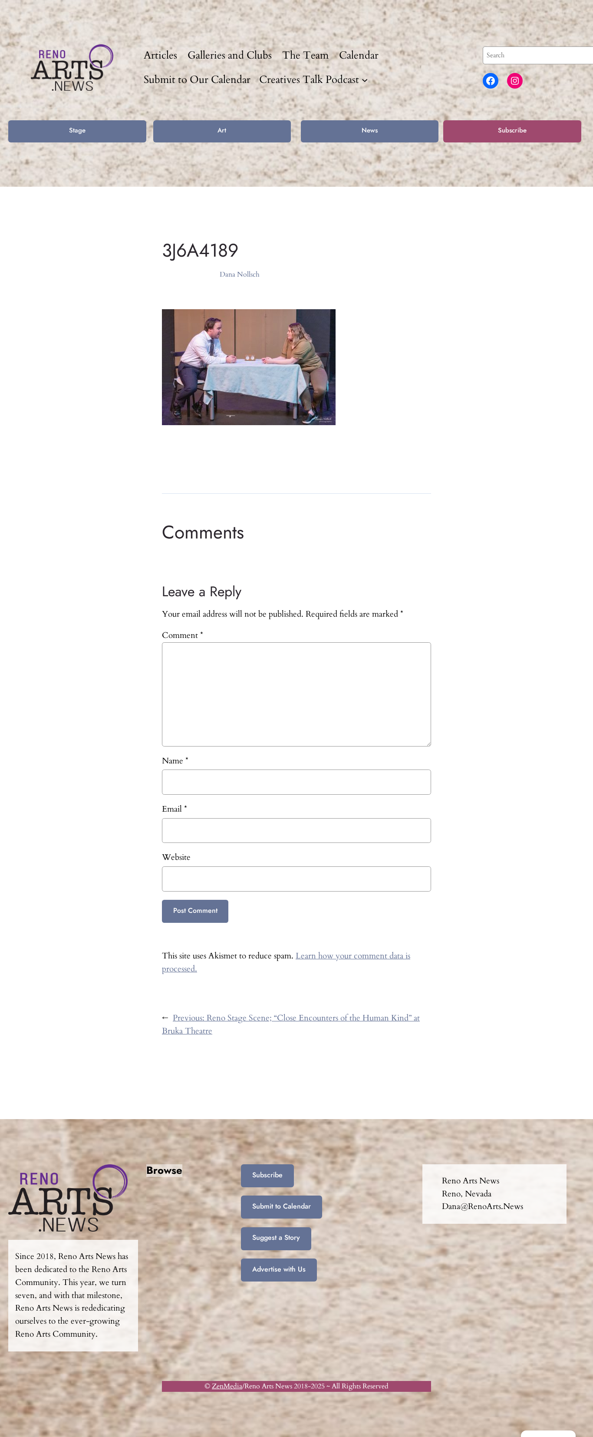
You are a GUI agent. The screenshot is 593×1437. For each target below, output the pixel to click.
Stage (77, 130)
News (370, 130)
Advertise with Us (279, 1269)
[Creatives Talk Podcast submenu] (365, 79)
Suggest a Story (276, 1237)
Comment (182, 635)
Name (175, 760)
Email (174, 809)
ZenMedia (227, 1386)
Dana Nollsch (240, 274)
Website (176, 857)
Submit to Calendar (281, 1206)
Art (221, 130)
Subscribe (512, 130)
